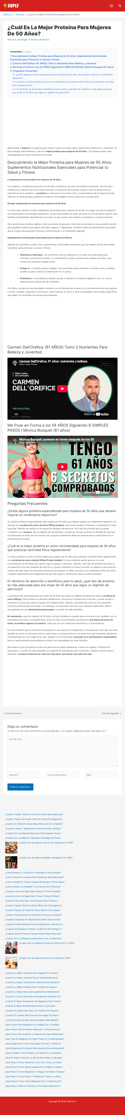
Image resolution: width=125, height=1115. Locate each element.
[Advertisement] (63, 123)
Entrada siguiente (112, 713)
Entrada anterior (12, 713)
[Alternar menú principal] (111, 5)
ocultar (27, 52)
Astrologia (22, 39)
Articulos (11, 39)
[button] (120, 6)
